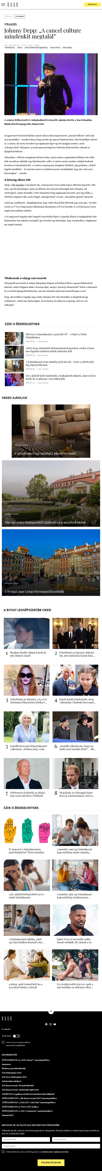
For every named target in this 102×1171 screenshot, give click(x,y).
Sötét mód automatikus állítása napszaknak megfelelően (18, 1044)
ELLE (37, 45)
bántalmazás (10, 47)
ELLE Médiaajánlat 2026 (11, 1073)
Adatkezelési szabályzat (11, 1081)
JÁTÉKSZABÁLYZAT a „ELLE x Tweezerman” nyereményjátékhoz (27, 1111)
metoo (19, 47)
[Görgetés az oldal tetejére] (51, 1011)
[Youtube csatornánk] (55, 1024)
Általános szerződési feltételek (14, 1069)
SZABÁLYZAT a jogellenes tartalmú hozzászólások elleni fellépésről (28, 1094)
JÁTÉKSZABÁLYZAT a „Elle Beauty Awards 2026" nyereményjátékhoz (29, 1098)
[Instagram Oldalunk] (50, 1024)
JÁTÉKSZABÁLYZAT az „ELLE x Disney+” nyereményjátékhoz (26, 1060)
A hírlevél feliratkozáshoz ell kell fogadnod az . (37, 1152)
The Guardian (18, 185)
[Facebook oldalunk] (46, 1024)
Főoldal (8, 16)
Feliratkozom (51, 1162)
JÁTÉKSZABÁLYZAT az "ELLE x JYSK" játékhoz (20, 1107)
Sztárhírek (20, 16)
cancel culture (55, 47)
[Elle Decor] (13, 4)
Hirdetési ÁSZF (7, 1115)
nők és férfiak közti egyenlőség (36, 47)
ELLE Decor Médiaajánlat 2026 (14, 1077)
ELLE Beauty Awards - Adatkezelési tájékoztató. (20, 1090)
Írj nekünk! (6, 1029)
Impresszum (6, 1064)
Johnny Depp (67, 47)
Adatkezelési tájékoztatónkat (55, 1152)
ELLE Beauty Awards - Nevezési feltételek (18, 1086)
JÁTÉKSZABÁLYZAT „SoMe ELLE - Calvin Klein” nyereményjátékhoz (28, 1103)
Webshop (92, 4)
